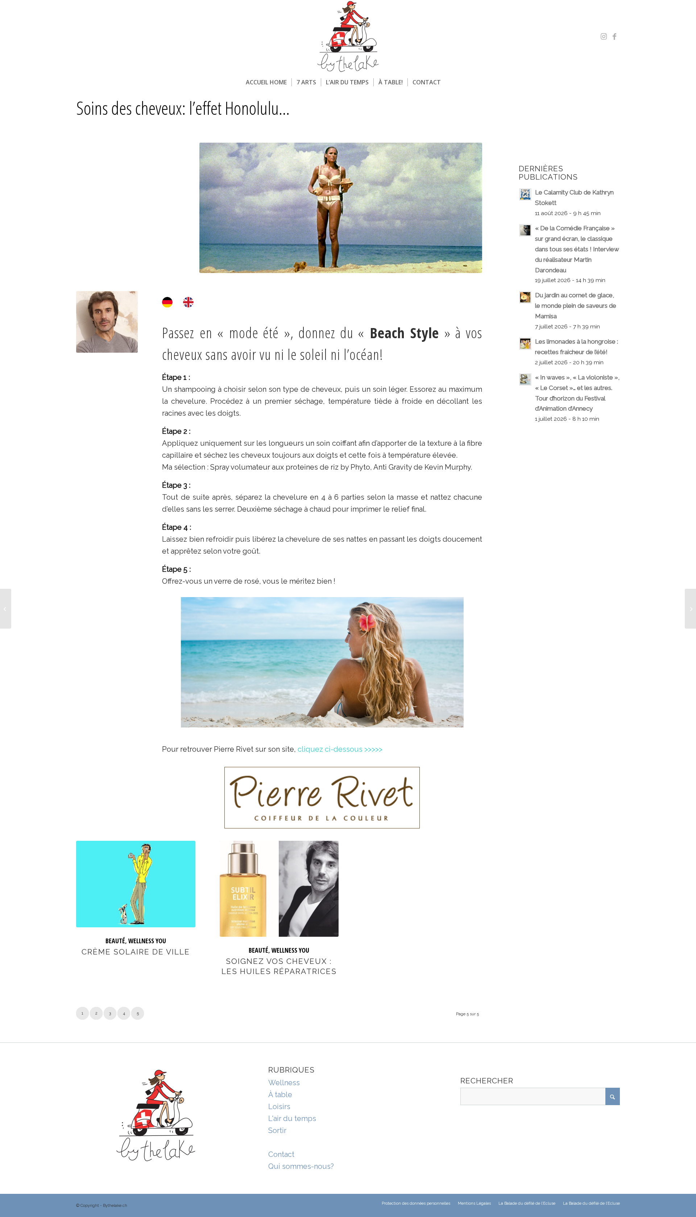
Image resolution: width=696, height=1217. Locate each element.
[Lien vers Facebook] (614, 36)
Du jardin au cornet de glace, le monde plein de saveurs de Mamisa (575, 305)
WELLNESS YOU (147, 940)
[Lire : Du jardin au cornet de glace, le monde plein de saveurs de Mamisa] (525, 297)
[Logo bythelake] (348, 36)
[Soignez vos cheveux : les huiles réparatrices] (279, 889)
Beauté (115, 940)
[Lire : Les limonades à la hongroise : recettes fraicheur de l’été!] (525, 343)
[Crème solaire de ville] (135, 884)
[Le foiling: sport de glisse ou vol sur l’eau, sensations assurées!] (5, 609)
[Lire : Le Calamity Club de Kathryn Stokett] (525, 194)
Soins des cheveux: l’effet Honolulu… (183, 108)
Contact (281, 1154)
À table (280, 1094)
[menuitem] (266, 82)
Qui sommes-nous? (301, 1166)
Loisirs (279, 1106)
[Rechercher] (450, 82)
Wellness (284, 1082)
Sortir (277, 1130)
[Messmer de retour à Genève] (690, 609)
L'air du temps (292, 1118)
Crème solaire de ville (136, 951)
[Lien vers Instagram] (603, 36)
